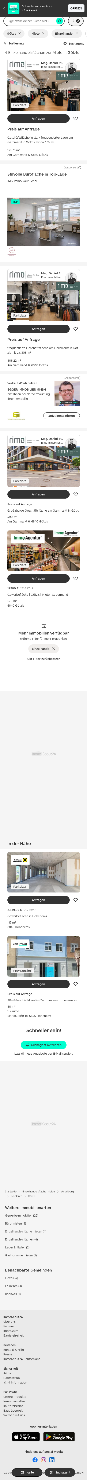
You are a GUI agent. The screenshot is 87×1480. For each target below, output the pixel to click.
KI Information (17, 1382)
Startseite (10, 1191)
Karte (30, 1472)
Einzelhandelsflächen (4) (21, 1239)
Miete (35, 33)
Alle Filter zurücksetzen (43, 659)
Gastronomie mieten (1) (21, 1255)
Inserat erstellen (14, 1401)
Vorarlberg (67, 1191)
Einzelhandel (64, 33)
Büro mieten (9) (15, 1223)
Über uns (9, 1321)
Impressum (10, 1331)
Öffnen (76, 8)
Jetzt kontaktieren (61, 415)
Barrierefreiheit (13, 1335)
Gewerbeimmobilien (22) (21, 1215)
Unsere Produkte (14, 1396)
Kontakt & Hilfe (13, 1349)
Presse (7, 1354)
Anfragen (38, 118)
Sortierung (16, 43)
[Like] (75, 118)
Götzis (11, 33)
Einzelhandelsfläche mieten (38, 1191)
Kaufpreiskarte (13, 1406)
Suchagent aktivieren (46, 1045)
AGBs (7, 1373)
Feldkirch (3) (13, 1286)
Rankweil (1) (13, 1294)
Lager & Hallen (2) (17, 1247)
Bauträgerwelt (13, 1410)
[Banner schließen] (4, 8)
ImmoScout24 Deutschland (22, 1359)
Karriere (8, 1326)
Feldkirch (16, 1196)
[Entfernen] (20, 33)
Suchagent (76, 43)
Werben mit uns (14, 1415)
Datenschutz (11, 1378)
